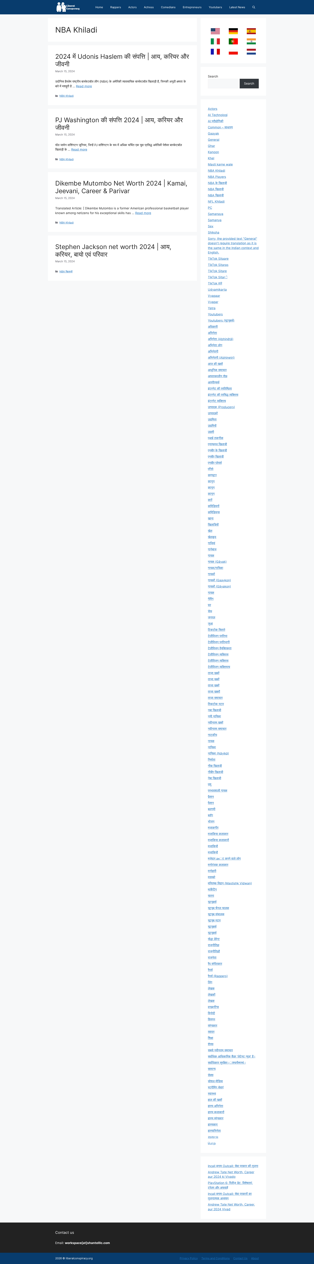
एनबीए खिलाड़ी (216, 456)
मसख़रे (211, 877)
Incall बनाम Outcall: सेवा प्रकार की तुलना (233, 1166)
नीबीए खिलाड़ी (215, 772)
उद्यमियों (212, 425)
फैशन (211, 803)
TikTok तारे (215, 283)
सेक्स (210, 1075)
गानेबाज (212, 549)
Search (213, 76)
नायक (211, 741)
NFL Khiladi (216, 201)
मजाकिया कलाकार (218, 834)
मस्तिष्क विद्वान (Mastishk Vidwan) (230, 883)
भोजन (211, 821)
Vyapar (213, 302)
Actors (132, 7)
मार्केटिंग (212, 889)
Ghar (211, 146)
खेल (210, 531)
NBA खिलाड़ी (216, 189)
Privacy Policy (189, 1258)
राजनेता (212, 957)
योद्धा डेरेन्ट (214, 939)
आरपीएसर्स (213, 382)
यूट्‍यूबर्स (212, 933)
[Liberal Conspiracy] (67, 7)
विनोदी (211, 1013)
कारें (210, 500)
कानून (211, 493)
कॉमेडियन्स (214, 512)
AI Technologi (218, 115)
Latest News (237, 7)
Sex (210, 226)
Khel (211, 158)
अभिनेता (212, 333)
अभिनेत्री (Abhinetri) (221, 357)
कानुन (211, 481)
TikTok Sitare (217, 271)
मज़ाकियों (213, 852)
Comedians (168, 7)
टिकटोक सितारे (216, 630)
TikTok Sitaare (218, 258)
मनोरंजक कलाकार (218, 865)
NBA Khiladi (66, 95)
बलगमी (211, 809)
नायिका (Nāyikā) (218, 753)
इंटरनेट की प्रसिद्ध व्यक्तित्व (223, 395)
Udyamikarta (217, 289)
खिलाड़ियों (213, 524)
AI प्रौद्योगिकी (215, 121)
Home (99, 7)
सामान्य (212, 1069)
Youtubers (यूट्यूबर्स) (221, 320)
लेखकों (211, 994)
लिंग (210, 982)
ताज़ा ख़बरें (213, 679)
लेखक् (211, 1001)
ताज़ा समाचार (215, 698)
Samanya (215, 220)
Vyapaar (214, 296)
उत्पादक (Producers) (221, 407)
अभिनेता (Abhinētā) (220, 339)
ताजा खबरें (213, 685)
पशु (209, 784)
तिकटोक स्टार (216, 704)
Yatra (212, 308)
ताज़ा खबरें (213, 673)
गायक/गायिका (215, 568)
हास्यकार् (213, 1124)
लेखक (211, 988)
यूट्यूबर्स (212, 926)
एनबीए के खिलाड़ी (217, 450)
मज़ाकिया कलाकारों (218, 840)
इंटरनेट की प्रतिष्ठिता (220, 388)
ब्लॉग (210, 815)
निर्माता (211, 759)
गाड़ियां (211, 543)
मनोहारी (212, 871)
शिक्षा (210, 1038)
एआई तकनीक (215, 438)
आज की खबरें (215, 364)
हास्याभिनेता (214, 1130)
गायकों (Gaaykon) (219, 580)
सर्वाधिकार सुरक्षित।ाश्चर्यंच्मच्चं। (227, 1062)
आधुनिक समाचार (217, 370)
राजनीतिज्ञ (213, 945)
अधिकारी (213, 327)
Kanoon (213, 152)
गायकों (211, 574)
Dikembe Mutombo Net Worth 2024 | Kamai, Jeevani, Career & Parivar (121, 187)
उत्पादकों (213, 413)
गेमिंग (211, 599)
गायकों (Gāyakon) (219, 586)
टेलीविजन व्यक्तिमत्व (219, 667)
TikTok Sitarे (218, 277)
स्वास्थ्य (212, 1093)
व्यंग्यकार (212, 1025)
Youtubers (215, 7)
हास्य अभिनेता (215, 1106)
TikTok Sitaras (218, 265)
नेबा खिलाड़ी (214, 778)
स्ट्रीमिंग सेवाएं (216, 1087)
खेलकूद (212, 537)
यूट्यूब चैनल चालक (218, 908)
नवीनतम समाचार (217, 728)
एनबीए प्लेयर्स (215, 463)
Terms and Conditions (215, 1258)
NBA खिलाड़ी (66, 271)
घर (209, 605)
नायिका (212, 747)
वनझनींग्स (213, 1007)
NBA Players (217, 177)
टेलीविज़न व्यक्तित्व (218, 660)
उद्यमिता (212, 419)
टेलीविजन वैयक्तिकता (220, 648)
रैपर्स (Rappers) (218, 976)
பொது (212, 1143)
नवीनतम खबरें (215, 722)
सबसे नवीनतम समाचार (220, 1050)
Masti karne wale (220, 164)
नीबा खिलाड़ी (215, 766)
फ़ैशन (211, 797)
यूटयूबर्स (212, 902)
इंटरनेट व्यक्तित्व (217, 401)
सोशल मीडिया (215, 1081)
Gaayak (213, 133)
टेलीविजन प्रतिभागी (219, 642)
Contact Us (240, 1258)
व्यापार (211, 1032)
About (255, 1258)
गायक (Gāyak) (217, 562)
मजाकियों (213, 846)
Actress (149, 7)
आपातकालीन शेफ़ (217, 376)
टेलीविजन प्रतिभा (217, 636)
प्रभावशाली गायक (217, 790)
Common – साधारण (220, 127)
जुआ (210, 623)
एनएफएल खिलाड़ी (217, 444)
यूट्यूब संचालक (216, 914)
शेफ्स (210, 1044)
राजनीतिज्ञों (214, 951)
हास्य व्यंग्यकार (215, 1118)
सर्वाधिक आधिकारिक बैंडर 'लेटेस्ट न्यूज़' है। (231, 1056)
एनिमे (210, 469)
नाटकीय (212, 735)
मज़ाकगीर (213, 827)
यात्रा (211, 895)
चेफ (210, 611)
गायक (211, 555)
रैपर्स (210, 970)
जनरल (211, 617)
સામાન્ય (213, 1137)
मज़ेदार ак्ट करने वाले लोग (224, 858)
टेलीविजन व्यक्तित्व (218, 654)
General (213, 140)
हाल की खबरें (215, 1100)
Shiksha (213, 232)
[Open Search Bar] (254, 7)
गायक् (211, 592)
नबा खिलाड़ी (214, 710)
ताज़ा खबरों (214, 691)
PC (210, 208)
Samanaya (215, 214)
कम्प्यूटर (212, 475)
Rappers (115, 7)
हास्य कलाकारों (216, 1112)
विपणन (211, 1019)
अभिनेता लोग (215, 345)
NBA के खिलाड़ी (217, 183)
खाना (211, 518)
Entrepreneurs (192, 7)
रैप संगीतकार (215, 964)
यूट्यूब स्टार (214, 920)
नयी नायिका (214, 716)
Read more (84, 86)
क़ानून (211, 487)
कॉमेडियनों (213, 506)
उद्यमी (211, 432)
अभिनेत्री (213, 351)
